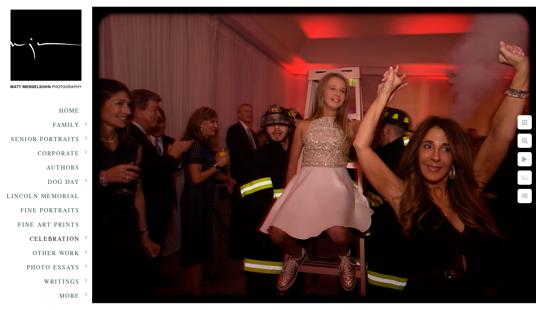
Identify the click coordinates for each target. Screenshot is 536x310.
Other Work (56, 253)
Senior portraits (45, 139)
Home (69, 110)
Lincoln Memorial (43, 196)
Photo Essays (53, 267)
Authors (63, 167)
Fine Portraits (50, 210)
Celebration (55, 239)
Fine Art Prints (49, 224)
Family (66, 125)
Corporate (59, 153)
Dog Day (64, 182)
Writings (62, 281)
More (69, 296)
